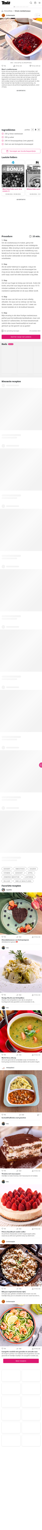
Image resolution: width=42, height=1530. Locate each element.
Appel (30, 873)
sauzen (33, 869)
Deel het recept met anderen (21, 337)
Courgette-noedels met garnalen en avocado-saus (20, 1352)
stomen (7, 873)
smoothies (20, 869)
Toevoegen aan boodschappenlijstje (22, 151)
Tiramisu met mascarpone (11, 1174)
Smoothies (8, 11)
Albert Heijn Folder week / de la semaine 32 (12, 190)
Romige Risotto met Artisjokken (13, 998)
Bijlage (7, 881)
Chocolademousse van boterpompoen (15, 940)
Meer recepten (21, 1361)
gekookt (19, 873)
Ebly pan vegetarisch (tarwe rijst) (14, 1292)
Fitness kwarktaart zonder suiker (14, 1232)
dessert (7, 869)
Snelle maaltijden (23, 881)
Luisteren (29, 877)
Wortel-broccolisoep (9, 1058)
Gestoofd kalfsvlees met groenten (14, 1118)
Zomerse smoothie (11, 877)
